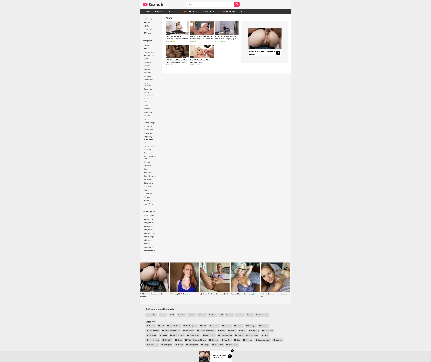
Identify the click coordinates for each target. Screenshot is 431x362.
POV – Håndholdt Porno (197, 340)
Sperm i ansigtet (150, 176)
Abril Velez (148, 240)
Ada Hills (147, 244)
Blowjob (147, 66)
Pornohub (181, 315)
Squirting (147, 179)
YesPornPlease (262, 315)
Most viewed (150, 26)
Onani (146, 153)
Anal (145, 48)
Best (148, 22)
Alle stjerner (149, 251)
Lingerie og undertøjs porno (149, 138)
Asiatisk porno (149, 55)
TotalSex (191, 315)
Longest (149, 29)
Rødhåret (147, 166)
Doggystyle (148, 89)
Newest (149, 19)
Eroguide (163, 315)
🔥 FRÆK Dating (190, 11)
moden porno (149, 146)
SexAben (239, 315)
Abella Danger (149, 237)
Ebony (146, 98)
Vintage (147, 197)
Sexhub (155, 4)
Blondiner (147, 62)
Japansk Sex (148, 126)
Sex (145, 169)
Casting (147, 69)
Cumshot (147, 76)
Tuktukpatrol (148, 193)
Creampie (147, 73)
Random (149, 33)
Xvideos (250, 315)
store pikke (148, 186)
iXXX (221, 315)
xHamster (202, 315)
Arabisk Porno (149, 52)
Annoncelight (151, 315)
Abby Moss (148, 226)
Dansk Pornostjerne (148, 84)
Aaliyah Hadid (149, 216)
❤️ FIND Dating (229, 11)
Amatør (147, 45)
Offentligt (147, 149)
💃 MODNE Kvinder (210, 11)
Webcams (147, 200)
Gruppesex (148, 112)
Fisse (146, 105)
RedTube (229, 315)
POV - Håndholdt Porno (150, 157)
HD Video (147, 116)
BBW (146, 59)
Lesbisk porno (149, 133)
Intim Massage (149, 123)
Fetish (146, 102)
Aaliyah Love (148, 219)
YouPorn (212, 315)
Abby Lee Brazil (149, 223)
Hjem (148, 11)
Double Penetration (148, 94)
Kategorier (159, 11)
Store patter (148, 183)
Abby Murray (148, 230)
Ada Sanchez (149, 247)
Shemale (147, 173)
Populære (173, 11)
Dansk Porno (148, 80)
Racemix (147, 162)
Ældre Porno (148, 204)
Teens (146, 190)
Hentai (146, 119)
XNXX (172, 315)
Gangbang (148, 109)
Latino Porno (148, 130)
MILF (145, 142)
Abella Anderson (150, 233)
